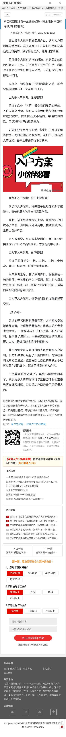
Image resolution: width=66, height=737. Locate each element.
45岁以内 (50, 573)
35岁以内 (15, 573)
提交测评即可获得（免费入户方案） (33, 461)
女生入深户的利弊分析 (17, 490)
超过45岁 (15, 579)
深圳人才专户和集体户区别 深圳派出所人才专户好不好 (36, 534)
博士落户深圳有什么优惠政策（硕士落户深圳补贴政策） (36, 521)
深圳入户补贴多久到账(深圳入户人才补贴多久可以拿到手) (37, 516)
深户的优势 (17, 424)
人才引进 (21, 8)
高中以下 (15, 592)
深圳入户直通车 (12, 3)
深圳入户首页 (8, 8)
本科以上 (15, 598)
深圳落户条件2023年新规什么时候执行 (24, 499)
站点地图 (8, 673)
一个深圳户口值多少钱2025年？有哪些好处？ (28, 477)
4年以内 (32, 611)
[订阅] (26, 712)
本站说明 (47, 668)
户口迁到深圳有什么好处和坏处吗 (22, 486)
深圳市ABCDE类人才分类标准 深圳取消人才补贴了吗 (31, 481)
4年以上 (50, 611)
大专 (32, 592)
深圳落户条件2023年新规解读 (20, 494)
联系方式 (27, 668)
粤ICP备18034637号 (34, 727)
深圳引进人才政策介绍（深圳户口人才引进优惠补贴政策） (38, 529)
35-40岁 (32, 573)
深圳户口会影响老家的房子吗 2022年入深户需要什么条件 (37, 538)
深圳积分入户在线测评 (14, 668)
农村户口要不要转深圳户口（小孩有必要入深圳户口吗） (36, 525)
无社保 (15, 611)
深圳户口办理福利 (36, 424)
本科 (50, 592)
